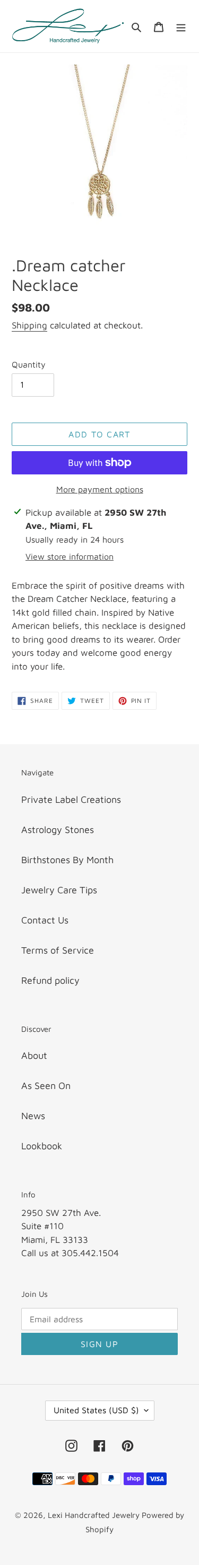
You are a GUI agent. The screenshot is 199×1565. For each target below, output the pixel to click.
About (34, 1055)
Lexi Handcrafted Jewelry (95, 1515)
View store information (69, 556)
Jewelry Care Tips (59, 889)
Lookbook (41, 1145)
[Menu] (181, 26)
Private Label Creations (71, 799)
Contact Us (44, 920)
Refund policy (50, 980)
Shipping (29, 325)
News (33, 1115)
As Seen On (46, 1085)
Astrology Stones (57, 829)
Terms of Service (57, 950)
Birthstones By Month (67, 859)
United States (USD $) (96, 1410)
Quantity (29, 364)
